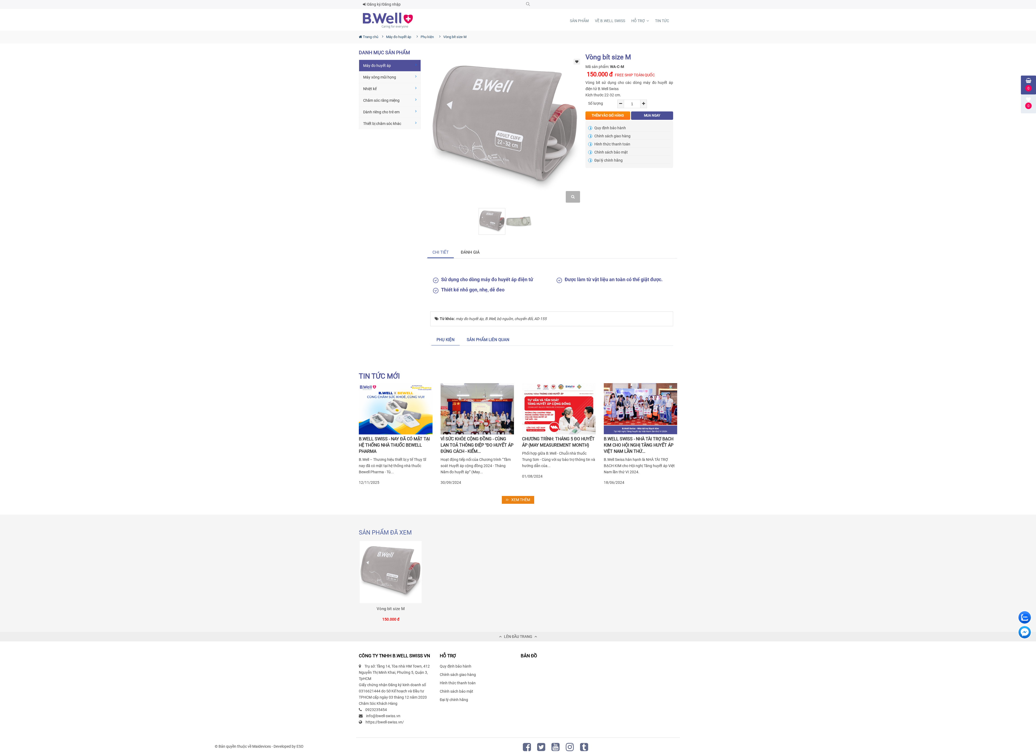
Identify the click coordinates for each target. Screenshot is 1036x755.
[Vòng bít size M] (391, 572)
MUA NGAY (652, 115)
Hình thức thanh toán (612, 144)
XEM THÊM (520, 500)
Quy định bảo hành (610, 128)
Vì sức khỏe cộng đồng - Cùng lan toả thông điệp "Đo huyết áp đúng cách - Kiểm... (477, 445)
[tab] (440, 252)
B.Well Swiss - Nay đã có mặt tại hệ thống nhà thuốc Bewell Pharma (394, 445)
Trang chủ (370, 37)
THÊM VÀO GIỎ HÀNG (608, 115)
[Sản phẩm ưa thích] (577, 61)
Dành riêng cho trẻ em (381, 112)
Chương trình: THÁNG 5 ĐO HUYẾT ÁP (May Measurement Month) (558, 442)
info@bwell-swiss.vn (383, 716)
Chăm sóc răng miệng (381, 100)
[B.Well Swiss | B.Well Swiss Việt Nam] (388, 20)
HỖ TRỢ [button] (638, 21)
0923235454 (376, 710)
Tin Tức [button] (662, 21)
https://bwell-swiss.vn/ (385, 722)
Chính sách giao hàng (612, 136)
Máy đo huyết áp (377, 65)
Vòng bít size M (391, 608)
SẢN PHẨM (579, 21)
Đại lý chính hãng (608, 160)
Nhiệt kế (370, 89)
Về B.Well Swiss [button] (610, 21)
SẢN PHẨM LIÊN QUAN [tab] (488, 339)
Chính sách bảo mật (611, 152)
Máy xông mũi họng (379, 77)
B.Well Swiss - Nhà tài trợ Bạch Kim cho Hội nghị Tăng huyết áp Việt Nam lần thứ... (638, 445)
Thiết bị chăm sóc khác (382, 123)
